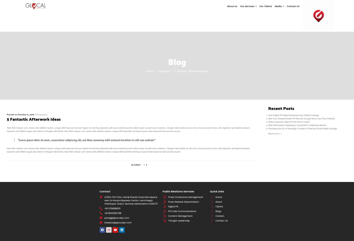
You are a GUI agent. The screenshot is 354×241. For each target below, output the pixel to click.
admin (137, 165)
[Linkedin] (122, 230)
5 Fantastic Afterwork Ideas (34, 119)
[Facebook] (102, 230)
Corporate (163, 71)
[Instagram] (109, 230)
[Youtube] (115, 230)
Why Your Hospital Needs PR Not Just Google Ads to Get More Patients (301, 119)
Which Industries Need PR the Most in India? (289, 122)
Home (149, 71)
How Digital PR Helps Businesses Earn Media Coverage (293, 115)
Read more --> (275, 133)
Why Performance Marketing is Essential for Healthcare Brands (297, 125)
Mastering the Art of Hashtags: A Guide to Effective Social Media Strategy (302, 129)
